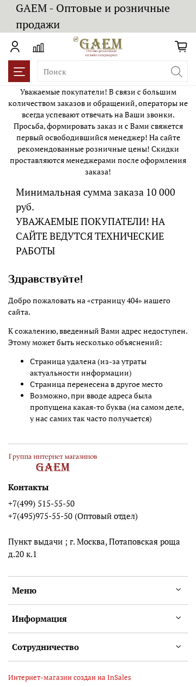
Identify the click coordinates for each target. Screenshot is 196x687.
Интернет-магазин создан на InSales (69, 677)
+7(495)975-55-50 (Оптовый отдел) (73, 515)
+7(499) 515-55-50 (41, 503)
